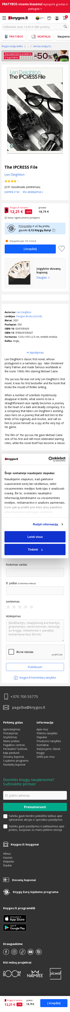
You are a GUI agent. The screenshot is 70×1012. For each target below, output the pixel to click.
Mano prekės (11, 741)
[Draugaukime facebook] (6, 953)
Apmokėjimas (11, 729)
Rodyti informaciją (45, 524)
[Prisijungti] (57, 18)
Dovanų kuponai (13, 757)
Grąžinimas (10, 737)
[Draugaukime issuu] (39, 953)
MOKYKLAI (44, 36)
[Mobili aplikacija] (14, 927)
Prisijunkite (25, 226)
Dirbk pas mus (46, 757)
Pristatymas (10, 733)
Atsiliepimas (13, 616)
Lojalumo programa (15, 760)
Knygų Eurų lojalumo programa (35, 892)
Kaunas (7, 857)
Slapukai (42, 737)
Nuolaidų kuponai (14, 764)
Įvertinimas (13, 601)
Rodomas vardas (16, 564)
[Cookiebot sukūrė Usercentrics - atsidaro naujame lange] (49, 459)
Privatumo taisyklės (49, 741)
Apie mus (42, 729)
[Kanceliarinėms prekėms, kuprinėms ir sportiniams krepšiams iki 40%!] (35, 56)
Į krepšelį (53, 1003)
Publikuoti (35, 667)
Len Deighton (24, 312)
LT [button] (41, 18)
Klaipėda (8, 861)
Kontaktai (43, 745)
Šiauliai (7, 865)
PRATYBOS (16, 36)
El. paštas (11, 583)
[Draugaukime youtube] (31, 953)
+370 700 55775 (24, 696)
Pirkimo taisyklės (47, 733)
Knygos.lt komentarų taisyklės (37, 677)
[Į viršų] (62, 985)
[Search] (65, 27)
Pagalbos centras (14, 745)
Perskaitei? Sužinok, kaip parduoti (15, 751)
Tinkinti (33, 549)
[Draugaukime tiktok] (22, 953)
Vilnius (7, 853)
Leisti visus (35, 536)
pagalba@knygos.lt (28, 707)
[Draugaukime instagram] (14, 953)
